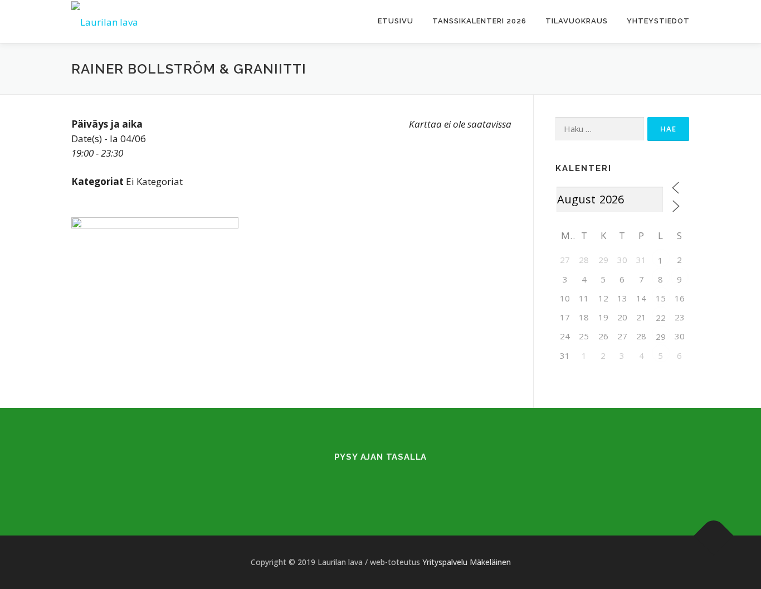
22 (661, 317)
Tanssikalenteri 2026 (479, 21)
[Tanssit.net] (394, 480)
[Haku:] (599, 129)
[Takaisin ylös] (714, 536)
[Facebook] (366, 480)
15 (661, 298)
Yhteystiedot (658, 21)
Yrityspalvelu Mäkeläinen (466, 562)
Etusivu (395, 21)
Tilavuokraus (576, 21)
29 (661, 336)
